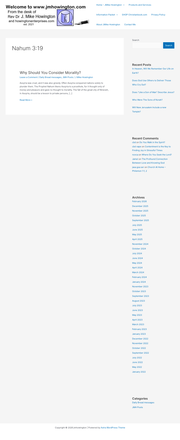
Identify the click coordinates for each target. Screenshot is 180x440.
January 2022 (139, 371)
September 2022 (140, 352)
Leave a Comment (29, 77)
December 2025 (140, 206)
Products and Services (140, 5)
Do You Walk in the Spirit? (152, 142)
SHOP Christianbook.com (134, 14)
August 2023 (138, 300)
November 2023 (140, 286)
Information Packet (105, 14)
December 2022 (140, 338)
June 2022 (137, 362)
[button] (123, 5)
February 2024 (139, 277)
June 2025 (137, 229)
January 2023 (139, 334)
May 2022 (137, 367)
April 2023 (137, 319)
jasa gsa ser (138, 167)
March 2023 (138, 324)
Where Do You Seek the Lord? (157, 154)
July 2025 (137, 225)
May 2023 (137, 315)
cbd (134, 142)
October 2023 (139, 291)
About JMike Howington (108, 24)
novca (135, 154)
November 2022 (140, 343)
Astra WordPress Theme (113, 427)
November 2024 (140, 244)
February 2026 (139, 201)
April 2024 (137, 267)
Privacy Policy (158, 14)
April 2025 (137, 239)
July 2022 (137, 357)
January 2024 (139, 282)
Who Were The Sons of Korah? (147, 99)
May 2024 (137, 263)
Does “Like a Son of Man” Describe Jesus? (153, 92)
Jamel (135, 159)
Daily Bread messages (50, 77)
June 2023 (137, 310)
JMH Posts (68, 77)
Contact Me (130, 24)
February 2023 (139, 329)
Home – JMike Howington (109, 5)
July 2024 (137, 253)
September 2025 (140, 220)
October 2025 (139, 215)
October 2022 (139, 348)
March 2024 (138, 272)
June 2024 (137, 258)
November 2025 (140, 210)
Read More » (26, 100)
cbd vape (136, 146)
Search (135, 40)
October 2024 (139, 248)
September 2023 (140, 296)
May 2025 (137, 234)
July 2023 (137, 305)
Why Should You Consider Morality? (50, 72)
